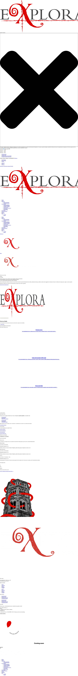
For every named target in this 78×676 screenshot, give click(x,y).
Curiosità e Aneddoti (6, 206)
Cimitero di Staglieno (7, 205)
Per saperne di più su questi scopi (6, 156)
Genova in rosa (6, 207)
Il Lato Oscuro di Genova (7, 208)
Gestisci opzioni (4, 154)
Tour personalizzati (4, 211)
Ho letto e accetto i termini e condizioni (6, 609)
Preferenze (7, 158)
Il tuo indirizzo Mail (3, 607)
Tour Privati (3, 210)
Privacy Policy (4, 160)
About (3, 200)
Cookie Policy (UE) (4, 598)
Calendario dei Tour (6, 203)
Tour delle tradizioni (6, 221)
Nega (4, 158)
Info (2, 213)
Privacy (1, 608)
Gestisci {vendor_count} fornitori (6, 155)
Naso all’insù (5, 668)
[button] (39, 90)
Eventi (3, 212)
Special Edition (6, 209)
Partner (5, 215)
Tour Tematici (4, 663)
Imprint (3, 161)
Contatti (5, 214)
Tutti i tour (3, 201)
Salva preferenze (11, 158)
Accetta (1, 158)
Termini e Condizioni (5, 597)
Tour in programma (6, 202)
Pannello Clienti (4, 596)
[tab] (2, 436)
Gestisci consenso (2, 613)
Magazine (3, 591)
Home (3, 584)
